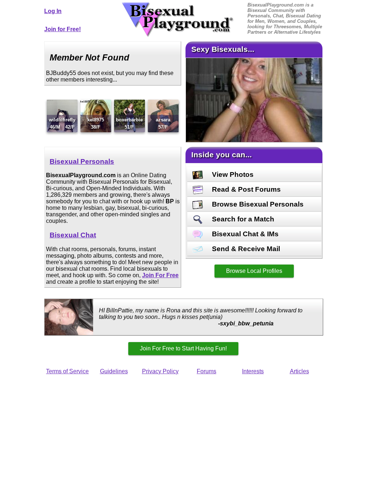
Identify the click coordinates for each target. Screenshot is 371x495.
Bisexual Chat (73, 235)
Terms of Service (67, 371)
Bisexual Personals (82, 161)
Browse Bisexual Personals (257, 204)
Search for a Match (242, 219)
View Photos (232, 174)
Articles (299, 371)
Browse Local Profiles (254, 271)
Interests (253, 371)
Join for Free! (62, 29)
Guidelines (114, 371)
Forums (206, 371)
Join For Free (160, 275)
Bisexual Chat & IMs (244, 234)
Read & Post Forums (245, 189)
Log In (53, 11)
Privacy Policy (160, 371)
